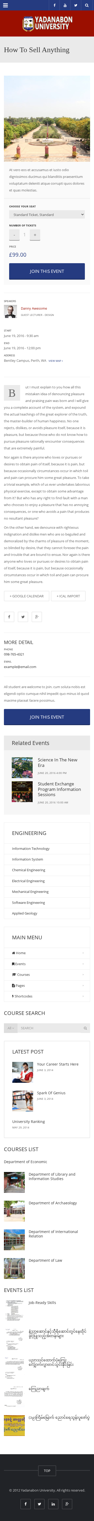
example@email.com (20, 666)
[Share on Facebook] (9, 617)
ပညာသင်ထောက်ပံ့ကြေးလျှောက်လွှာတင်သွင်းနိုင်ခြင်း (51, 1362)
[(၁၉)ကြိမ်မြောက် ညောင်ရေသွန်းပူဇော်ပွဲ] (14, 1425)
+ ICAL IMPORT (68, 596)
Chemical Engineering (28, 870)
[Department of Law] (14, 1268)
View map (54, 361)
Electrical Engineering (28, 881)
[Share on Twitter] (23, 617)
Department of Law (45, 1260)
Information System (27, 859)
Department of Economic (25, 1161)
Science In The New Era (57, 762)
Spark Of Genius (51, 1092)
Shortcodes (23, 996)
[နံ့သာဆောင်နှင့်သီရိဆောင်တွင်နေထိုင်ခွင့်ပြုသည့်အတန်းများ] (14, 1339)
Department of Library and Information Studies (52, 1176)
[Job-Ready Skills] (14, 1310)
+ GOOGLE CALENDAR (27, 596)
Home (20, 953)
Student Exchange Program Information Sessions (59, 789)
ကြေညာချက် (39, 1388)
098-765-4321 (14, 654)
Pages (20, 985)
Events (20, 963)
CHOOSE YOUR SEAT (22, 206)
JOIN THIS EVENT (47, 271)
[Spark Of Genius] (22, 1101)
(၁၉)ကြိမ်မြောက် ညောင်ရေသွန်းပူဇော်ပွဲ (59, 1417)
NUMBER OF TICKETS (22, 225)
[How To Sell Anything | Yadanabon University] (47, 23)
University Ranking (28, 1121)
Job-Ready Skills (42, 1302)
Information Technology (31, 848)
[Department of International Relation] (14, 1239)
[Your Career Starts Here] (22, 1072)
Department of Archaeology (53, 1202)
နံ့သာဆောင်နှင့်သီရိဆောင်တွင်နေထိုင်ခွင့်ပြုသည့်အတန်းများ (57, 1333)
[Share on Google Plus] (37, 617)
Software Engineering (28, 902)
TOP (47, 1470)
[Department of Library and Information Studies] (14, 1182)
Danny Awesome (34, 308)
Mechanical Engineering (30, 891)
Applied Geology (24, 913)
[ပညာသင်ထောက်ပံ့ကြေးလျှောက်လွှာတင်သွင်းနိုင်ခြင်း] (14, 1368)
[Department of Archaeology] (14, 1211)
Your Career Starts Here (58, 1064)
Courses (23, 974)
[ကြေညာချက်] (14, 1396)
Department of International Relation (53, 1234)
